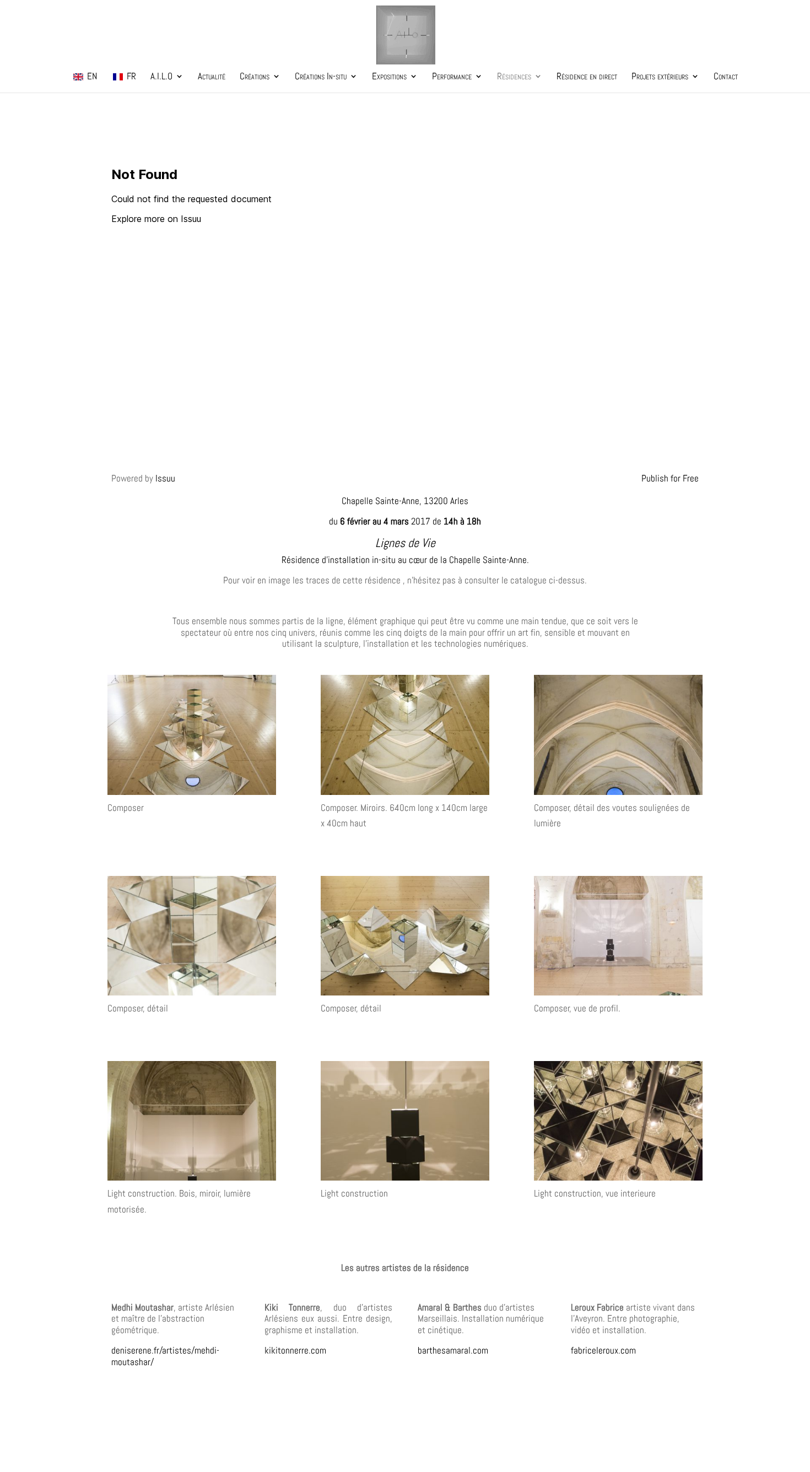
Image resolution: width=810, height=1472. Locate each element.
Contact (726, 77)
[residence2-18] (405, 1123)
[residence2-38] (618, 737)
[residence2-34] (405, 938)
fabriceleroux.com (603, 1350)
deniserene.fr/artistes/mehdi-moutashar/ (165, 1355)
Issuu (165, 478)
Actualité (211, 77)
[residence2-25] (191, 737)
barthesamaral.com (453, 1350)
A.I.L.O (161, 77)
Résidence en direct (587, 77)
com (318, 1350)
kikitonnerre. (287, 1350)
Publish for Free (670, 478)
